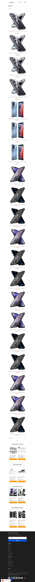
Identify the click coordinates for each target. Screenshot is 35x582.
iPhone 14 (9, 548)
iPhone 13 (9, 549)
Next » (17, 440)
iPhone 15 (9, 546)
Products (10, 6)
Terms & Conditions (11, 566)
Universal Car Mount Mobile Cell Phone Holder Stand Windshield (13, 498)
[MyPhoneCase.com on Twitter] (9, 570)
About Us (9, 558)
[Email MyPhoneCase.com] (19, 570)
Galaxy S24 (9, 551)
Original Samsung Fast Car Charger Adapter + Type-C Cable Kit (21, 477)
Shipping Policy (10, 563)
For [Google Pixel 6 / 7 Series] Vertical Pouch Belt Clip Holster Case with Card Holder (13, 521)
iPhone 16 (9, 545)
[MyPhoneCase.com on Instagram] (17, 570)
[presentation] (8, 451)
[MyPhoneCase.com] (11, 2)
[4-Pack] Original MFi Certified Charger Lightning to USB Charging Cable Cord (21, 456)
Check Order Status (11, 561)
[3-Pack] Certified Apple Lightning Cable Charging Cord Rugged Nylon (13, 456)
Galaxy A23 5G (10, 554)
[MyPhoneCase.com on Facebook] (11, 570)
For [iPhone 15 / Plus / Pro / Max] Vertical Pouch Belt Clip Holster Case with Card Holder (21, 521)
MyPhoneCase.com (13, 573)
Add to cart (13, 459)
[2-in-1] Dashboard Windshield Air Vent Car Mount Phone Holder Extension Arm (21, 498)
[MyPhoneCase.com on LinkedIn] (15, 570)
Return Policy (10, 564)
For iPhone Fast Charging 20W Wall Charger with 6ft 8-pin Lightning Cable (13, 477)
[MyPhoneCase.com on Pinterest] (13, 570)
